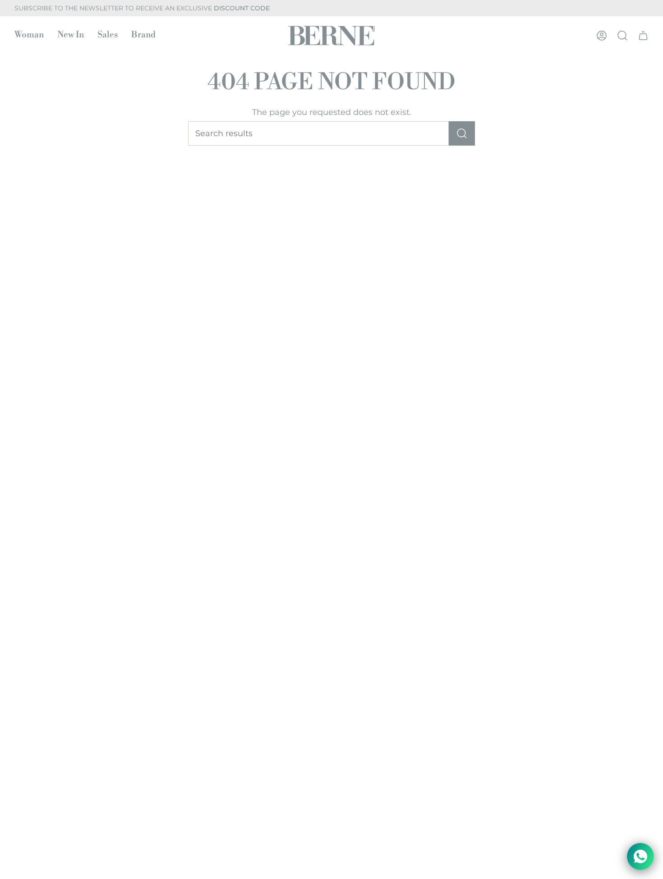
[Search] (462, 133)
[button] (29, 35)
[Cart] (643, 35)
